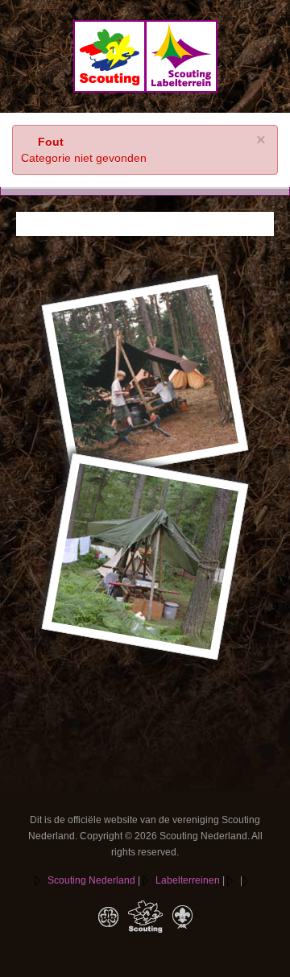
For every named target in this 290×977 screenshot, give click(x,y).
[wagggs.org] (108, 916)
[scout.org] (182, 916)
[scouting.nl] (145, 916)
